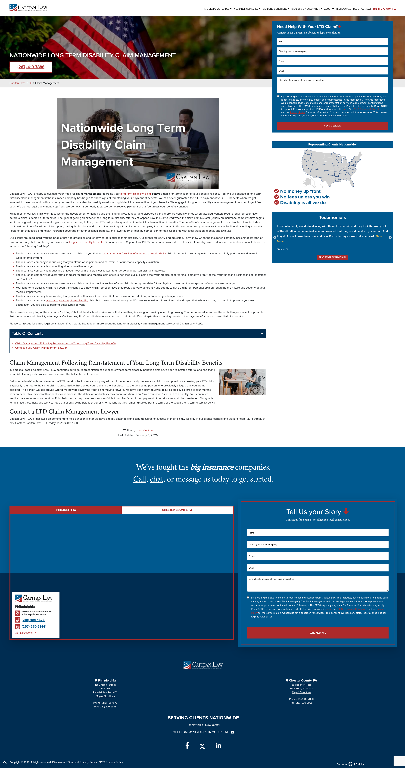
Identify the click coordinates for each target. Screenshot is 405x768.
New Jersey (212, 725)
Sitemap (72, 762)
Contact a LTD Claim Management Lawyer (41, 347)
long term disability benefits (86, 242)
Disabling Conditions (274, 9)
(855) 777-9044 (383, 8)
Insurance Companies (246, 9)
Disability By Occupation (305, 9)
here (345, 109)
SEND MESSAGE (332, 125)
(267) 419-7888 (30, 67)
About (328, 9)
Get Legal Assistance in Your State (202, 732)
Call (139, 478)
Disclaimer (58, 762)
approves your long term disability (67, 300)
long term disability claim (135, 193)
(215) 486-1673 (33, 620)
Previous (274, 237)
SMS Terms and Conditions (368, 109)
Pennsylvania (195, 725)
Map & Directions (105, 696)
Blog (356, 9)
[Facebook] (187, 745)
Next (390, 237)
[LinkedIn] (218, 745)
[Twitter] (202, 745)
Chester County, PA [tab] (177, 510)
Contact (366, 9)
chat (156, 478)
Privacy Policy (297, 112)
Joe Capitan (145, 430)
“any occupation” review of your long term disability (134, 253)
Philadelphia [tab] (66, 510)
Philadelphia (106, 680)
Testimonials (343, 9)
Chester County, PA (302, 680)
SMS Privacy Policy (111, 762)
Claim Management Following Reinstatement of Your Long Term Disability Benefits (65, 343)
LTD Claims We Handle (216, 9)
